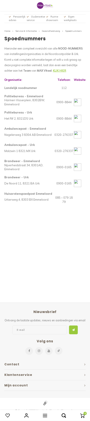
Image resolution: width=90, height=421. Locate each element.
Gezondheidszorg (51, 31)
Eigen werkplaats (70, 18)
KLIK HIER (59, 70)
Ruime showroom (52, 18)
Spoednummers (73, 31)
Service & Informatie (26, 31)
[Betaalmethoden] (45, 403)
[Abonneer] (73, 329)
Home (7, 31)
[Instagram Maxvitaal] (39, 351)
